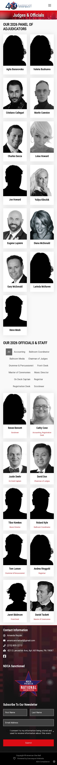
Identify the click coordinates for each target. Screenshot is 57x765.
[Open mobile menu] (49, 5)
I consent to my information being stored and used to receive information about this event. (32, 732)
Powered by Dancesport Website (30, 758)
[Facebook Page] (4, 656)
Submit (28, 743)
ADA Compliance (43, 762)
